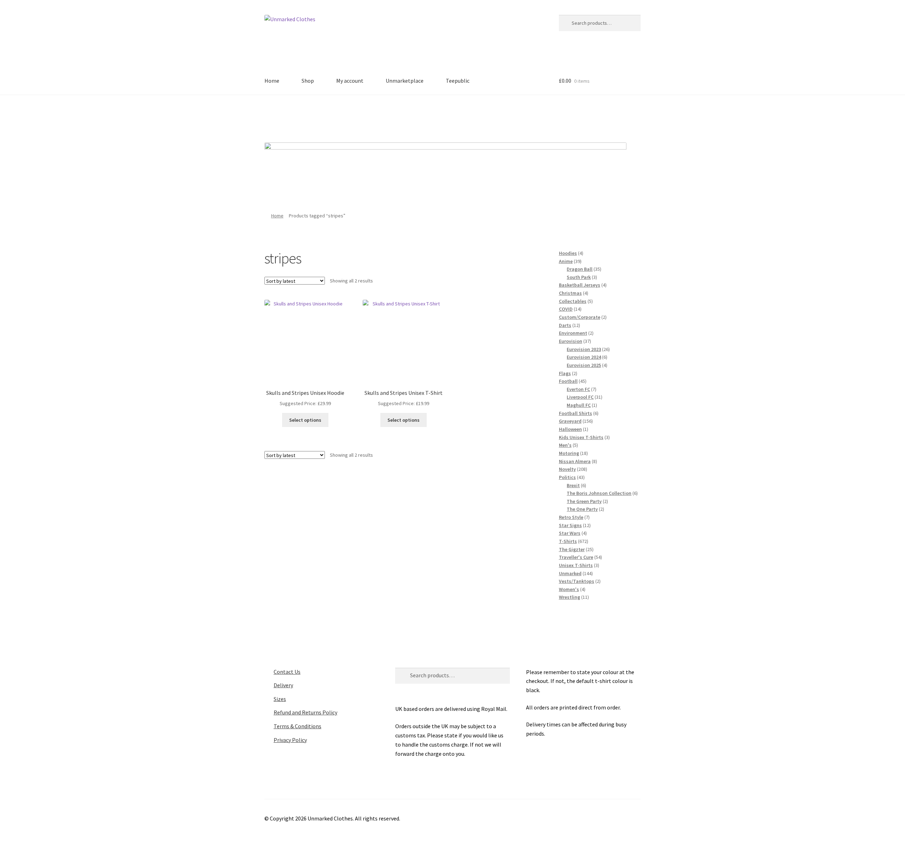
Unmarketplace (405, 80)
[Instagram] (462, 116)
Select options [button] (305, 420)
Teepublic (457, 80)
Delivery (283, 685)
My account (349, 80)
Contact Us (287, 671)
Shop (308, 80)
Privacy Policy (290, 739)
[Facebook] (423, 116)
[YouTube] (481, 116)
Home (271, 80)
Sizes (280, 698)
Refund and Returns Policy (305, 712)
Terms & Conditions (297, 726)
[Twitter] (442, 116)
